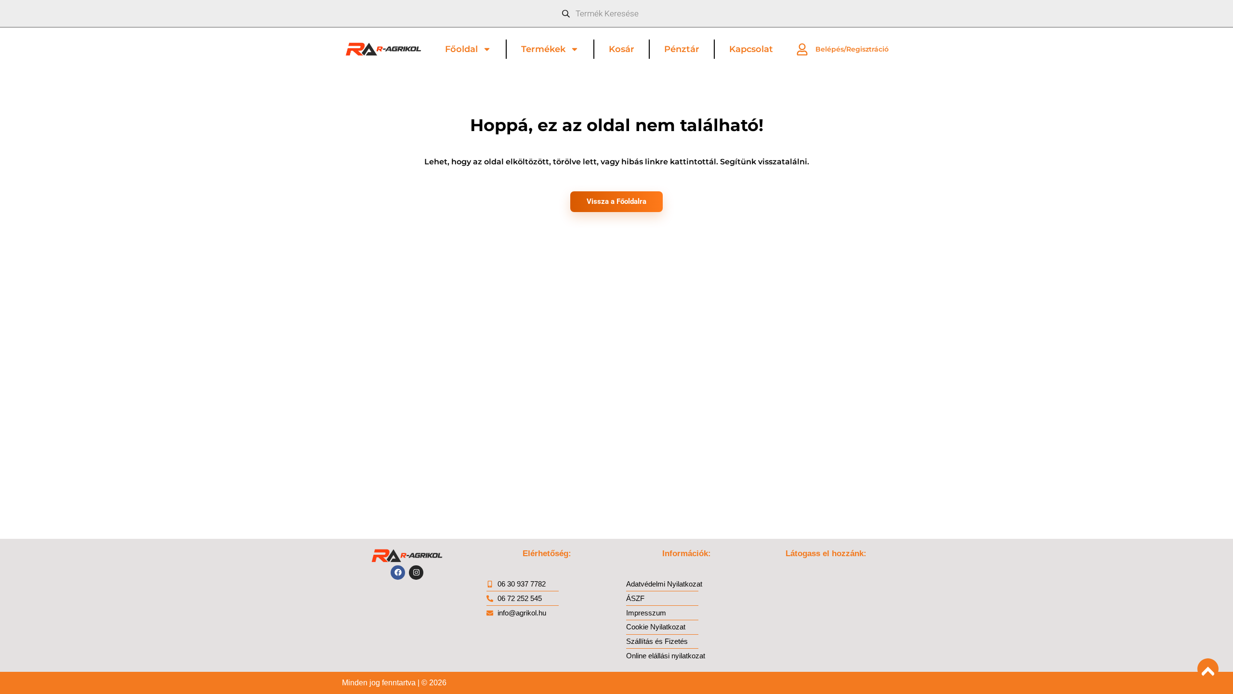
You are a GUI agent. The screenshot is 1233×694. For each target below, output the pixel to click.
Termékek (543, 49)
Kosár (621, 49)
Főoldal (461, 49)
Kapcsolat (751, 49)
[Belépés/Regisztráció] (802, 49)
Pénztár (681, 49)
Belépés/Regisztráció (852, 49)
